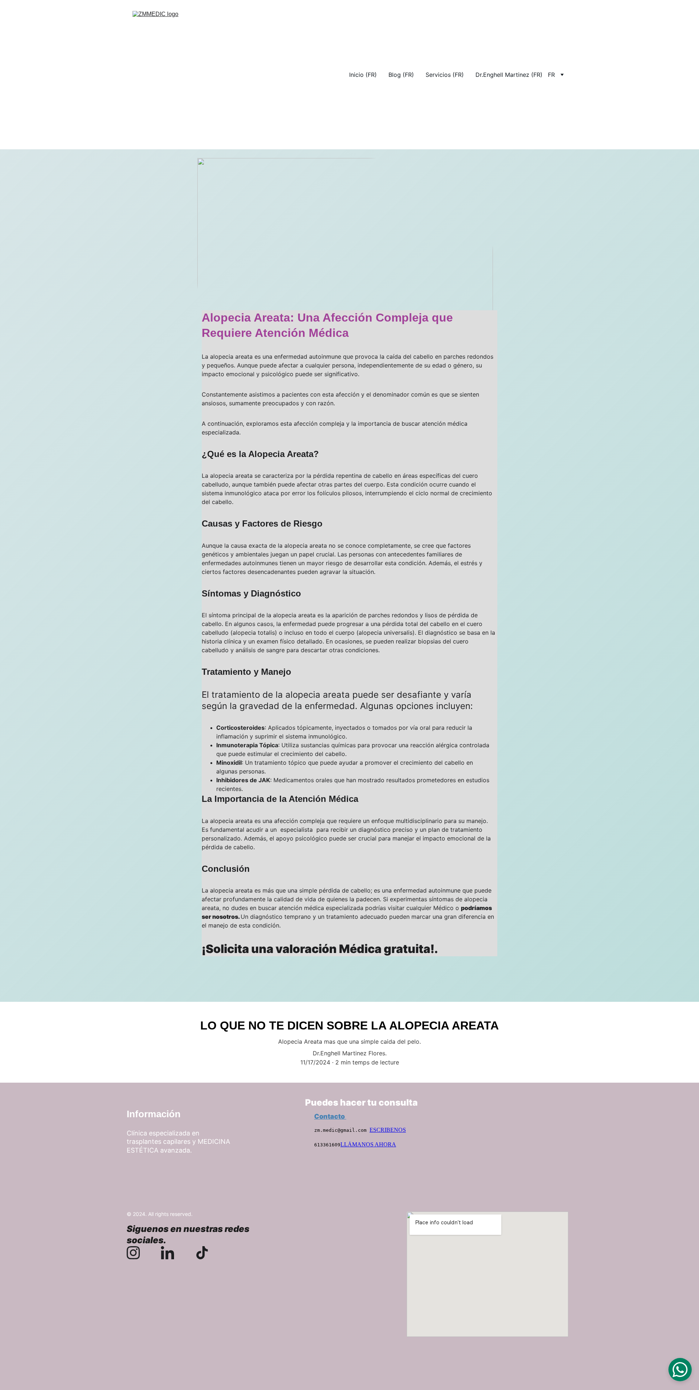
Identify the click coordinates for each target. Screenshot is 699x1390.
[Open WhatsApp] (680, 1369)
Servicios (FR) (445, 74)
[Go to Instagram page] (137, 1252)
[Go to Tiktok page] (202, 1252)
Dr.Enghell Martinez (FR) (508, 74)
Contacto (330, 1116)
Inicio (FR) (363, 74)
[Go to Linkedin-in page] (171, 1252)
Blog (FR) (401, 74)
